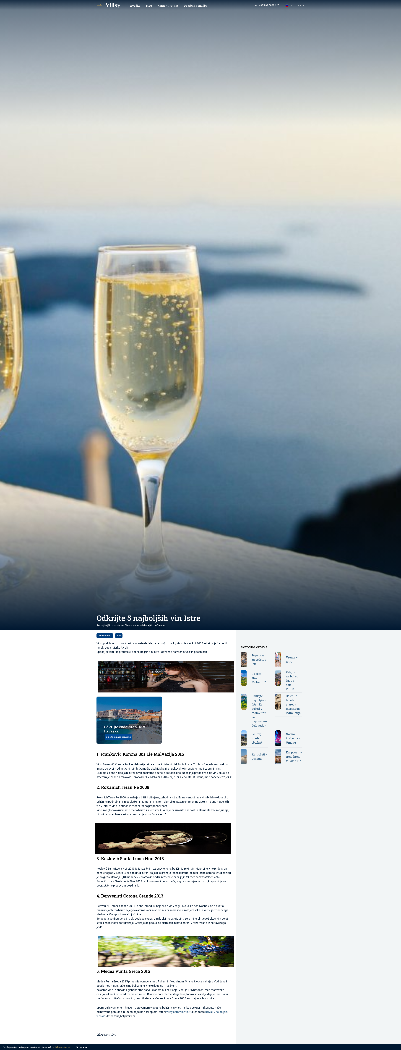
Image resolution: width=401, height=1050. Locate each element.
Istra (119, 635)
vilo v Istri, (185, 1011)
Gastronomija (105, 635)
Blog (149, 5)
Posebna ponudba (195, 5)
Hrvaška (134, 5)
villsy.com (172, 1011)
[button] (289, 5)
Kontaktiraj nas (168, 5)
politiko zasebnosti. (62, 1047)
